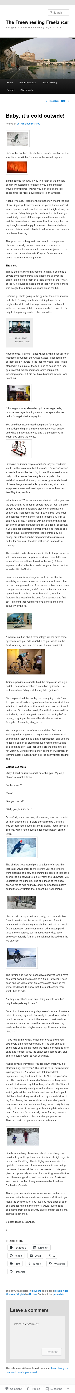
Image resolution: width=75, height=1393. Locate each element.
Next (65, 100)
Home (10, 82)
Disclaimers (26, 90)
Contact (11, 90)
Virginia (21, 1294)
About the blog (49, 82)
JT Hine (32, 1294)
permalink (58, 1294)
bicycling (36, 1290)
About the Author (27, 82)
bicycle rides (61, 1290)
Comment (52, 1351)
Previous (52, 100)
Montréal (10, 1294)
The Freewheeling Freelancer (37, 22)
